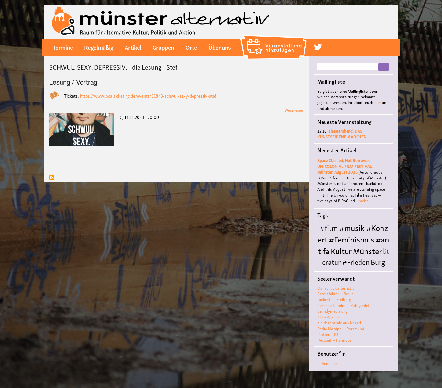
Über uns (219, 47)
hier (377, 102)
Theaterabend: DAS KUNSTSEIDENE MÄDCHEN (342, 133)
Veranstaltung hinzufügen (274, 37)
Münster (367, 250)
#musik (352, 227)
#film (328, 227)
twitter (318, 47)
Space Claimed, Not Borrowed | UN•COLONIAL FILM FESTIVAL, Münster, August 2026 (345, 166)
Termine (63, 47)
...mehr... (363, 200)
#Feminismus (351, 238)
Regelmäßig (98, 47)
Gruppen (163, 47)
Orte (191, 47)
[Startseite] (160, 21)
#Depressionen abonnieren (51, 178)
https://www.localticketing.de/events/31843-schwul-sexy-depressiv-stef (148, 95)
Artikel (133, 47)
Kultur (341, 250)
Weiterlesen (294, 110)
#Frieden (356, 261)
